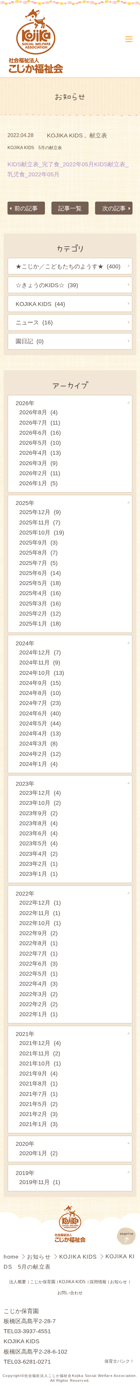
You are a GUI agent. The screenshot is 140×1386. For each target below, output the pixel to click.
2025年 (25, 502)
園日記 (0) (30, 341)
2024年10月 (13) (41, 672)
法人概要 (17, 1282)
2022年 (25, 893)
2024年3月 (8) (38, 743)
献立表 (98, 135)
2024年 (25, 643)
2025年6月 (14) (40, 573)
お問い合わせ (70, 1293)
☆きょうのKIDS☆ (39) (47, 285)
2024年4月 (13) (40, 733)
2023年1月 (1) (38, 873)
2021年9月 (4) (38, 1073)
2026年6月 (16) (40, 432)
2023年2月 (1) (38, 863)
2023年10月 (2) (40, 802)
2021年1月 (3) (38, 1124)
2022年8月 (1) (38, 943)
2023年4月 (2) (38, 853)
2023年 (25, 783)
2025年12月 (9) (40, 512)
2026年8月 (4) (38, 412)
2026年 (25, 403)
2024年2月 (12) (40, 753)
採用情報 (98, 1282)
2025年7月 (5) (38, 562)
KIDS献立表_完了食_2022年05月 (50, 164)
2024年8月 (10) (40, 692)
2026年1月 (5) (38, 483)
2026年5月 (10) (40, 442)
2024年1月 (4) (38, 763)
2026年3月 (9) (38, 463)
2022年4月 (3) (38, 983)
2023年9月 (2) (38, 813)
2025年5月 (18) (40, 583)
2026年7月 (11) (39, 422)
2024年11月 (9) (39, 662)
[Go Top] (126, 1236)
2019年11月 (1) (39, 1182)
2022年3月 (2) (38, 994)
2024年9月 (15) (40, 682)
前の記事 (26, 208)
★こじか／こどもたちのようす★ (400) (68, 266)
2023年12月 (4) (40, 792)
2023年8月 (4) (38, 823)
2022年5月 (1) (38, 973)
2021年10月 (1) (40, 1063)
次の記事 (114, 208)
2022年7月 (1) (38, 953)
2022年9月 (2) (38, 933)
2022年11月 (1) (39, 913)
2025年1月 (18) (40, 623)
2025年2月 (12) (40, 613)
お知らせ (40, 1256)
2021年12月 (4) (40, 1043)
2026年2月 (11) (39, 473)
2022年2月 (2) (38, 1004)
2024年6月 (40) (40, 713)
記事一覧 (70, 208)
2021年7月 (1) (38, 1093)
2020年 (25, 1143)
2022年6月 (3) (38, 963)
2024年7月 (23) (40, 702)
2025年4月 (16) (40, 593)
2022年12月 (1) (40, 902)
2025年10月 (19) (41, 532)
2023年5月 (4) (38, 843)
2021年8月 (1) (38, 1083)
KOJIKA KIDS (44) (40, 303)
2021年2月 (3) (38, 1113)
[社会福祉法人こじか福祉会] (38, 42)
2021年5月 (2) (38, 1103)
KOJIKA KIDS (65, 135)
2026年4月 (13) (40, 452)
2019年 (25, 1172)
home (12, 1256)
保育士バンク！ (119, 1361)
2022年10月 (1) (40, 923)
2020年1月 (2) (38, 1153)
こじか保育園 (42, 1282)
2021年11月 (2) (39, 1053)
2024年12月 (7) (40, 652)
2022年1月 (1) (38, 1014)
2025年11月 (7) (39, 522)
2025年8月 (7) (38, 552)
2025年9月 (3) (38, 542)
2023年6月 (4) (38, 833)
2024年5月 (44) (40, 723)
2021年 (25, 1033)
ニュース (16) (34, 322)
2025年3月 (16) (40, 603)
